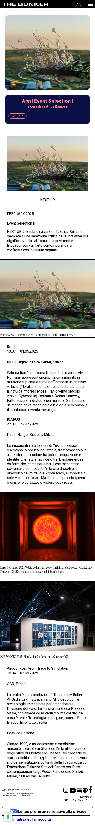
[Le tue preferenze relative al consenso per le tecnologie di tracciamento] (8, 817)
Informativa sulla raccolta (28, 819)
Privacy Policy (85, 797)
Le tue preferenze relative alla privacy (52, 811)
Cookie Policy (85, 800)
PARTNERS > (69, 800)
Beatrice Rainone (55, 106)
